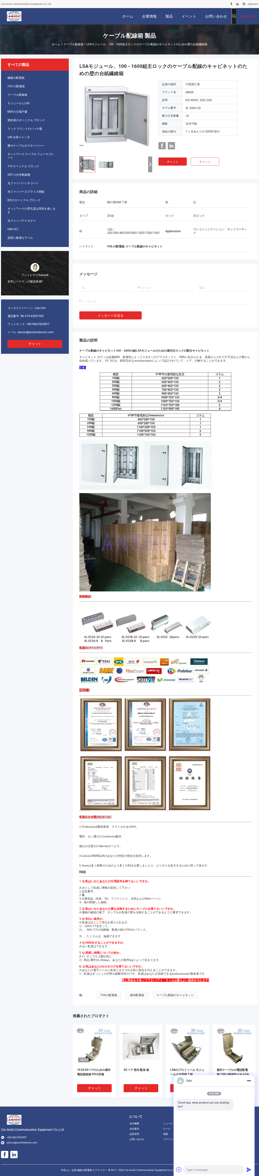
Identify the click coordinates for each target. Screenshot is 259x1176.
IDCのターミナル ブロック (24, 200)
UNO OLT (13, 229)
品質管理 (134, 1134)
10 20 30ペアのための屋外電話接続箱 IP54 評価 (94, 1072)
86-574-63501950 (32, 316)
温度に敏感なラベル (20, 237)
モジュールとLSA (18, 103)
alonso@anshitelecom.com (36, 332)
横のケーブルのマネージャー (25, 145)
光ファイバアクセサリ (21, 220)
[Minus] (248, 1080)
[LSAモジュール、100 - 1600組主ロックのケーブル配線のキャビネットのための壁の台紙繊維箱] (115, 116)
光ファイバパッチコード (23, 183)
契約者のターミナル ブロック (26, 120)
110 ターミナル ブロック (23, 166)
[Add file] (179, 1169)
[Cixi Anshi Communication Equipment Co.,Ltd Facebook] (231, 4)
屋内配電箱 (137, 995)
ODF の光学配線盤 (18, 174)
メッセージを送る (110, 315)
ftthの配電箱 (109, 995)
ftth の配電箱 (16, 86)
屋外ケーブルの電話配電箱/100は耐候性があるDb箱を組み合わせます (233, 1074)
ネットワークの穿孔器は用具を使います (31, 210)
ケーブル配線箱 (73, 44)
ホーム (56, 44)
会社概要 (134, 1123)
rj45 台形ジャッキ (18, 137)
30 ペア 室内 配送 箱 (136, 1069)
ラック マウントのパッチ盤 (24, 128)
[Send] (249, 1169)
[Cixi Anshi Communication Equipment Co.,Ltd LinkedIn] (237, 4)
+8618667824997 (37, 324)
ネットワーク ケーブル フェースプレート (30, 155)
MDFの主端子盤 (17, 111)
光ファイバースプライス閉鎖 (25, 191)
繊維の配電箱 (15, 77)
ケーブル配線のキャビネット (175, 995)
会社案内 (134, 1128)
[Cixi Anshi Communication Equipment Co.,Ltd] (14, 16)
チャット (35, 344)
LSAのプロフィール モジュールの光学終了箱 (187, 1072)
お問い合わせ (137, 1139)
